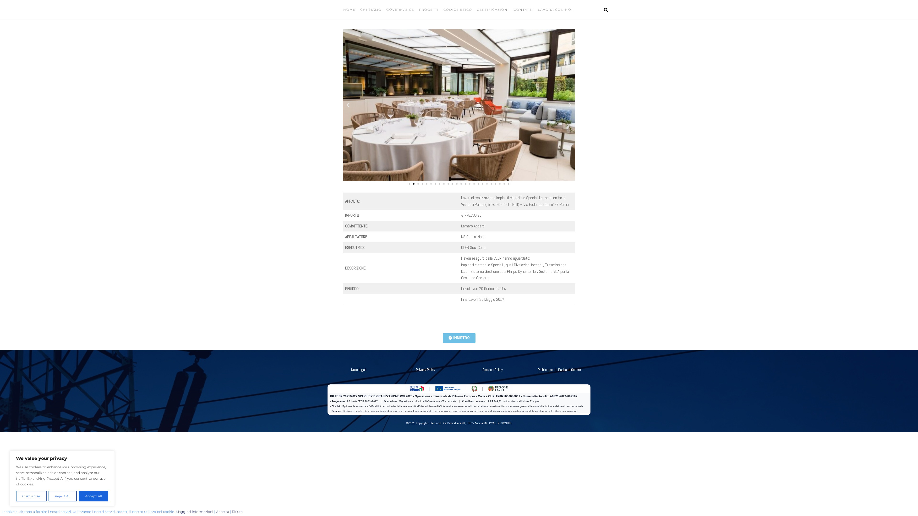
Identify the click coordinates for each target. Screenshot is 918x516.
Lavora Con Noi (555, 9)
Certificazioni (493, 9)
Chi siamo (371, 9)
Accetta (222, 512)
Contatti (523, 9)
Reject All (63, 496)
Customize (31, 496)
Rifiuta (237, 512)
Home (349, 9)
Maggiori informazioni (194, 512)
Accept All (93, 496)
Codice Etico (457, 9)
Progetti (429, 9)
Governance (400, 9)
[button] (348, 105)
